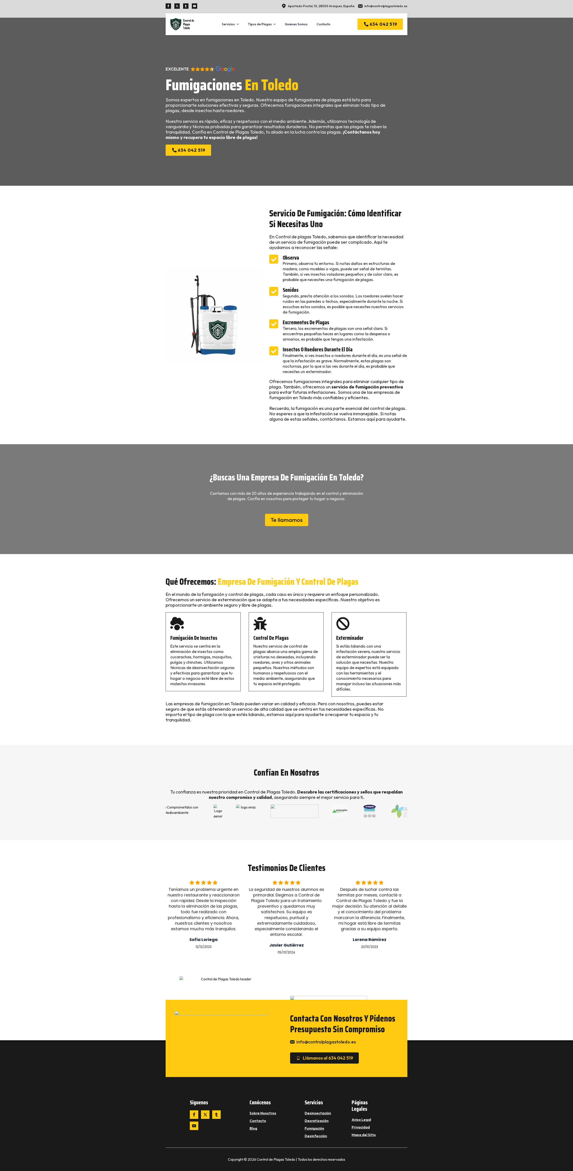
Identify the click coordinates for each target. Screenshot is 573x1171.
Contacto (323, 24)
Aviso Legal (361, 1119)
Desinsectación (318, 1113)
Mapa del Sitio (364, 1135)
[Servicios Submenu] (239, 24)
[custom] (185, 6)
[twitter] (177, 6)
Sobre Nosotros (263, 1113)
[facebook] (168, 6)
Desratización (317, 1120)
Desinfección (316, 1136)
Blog (253, 1128)
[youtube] (194, 6)
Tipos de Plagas (260, 24)
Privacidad (361, 1127)
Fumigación (314, 1128)
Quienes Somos (296, 24)
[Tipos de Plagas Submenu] (276, 24)
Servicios (228, 24)
